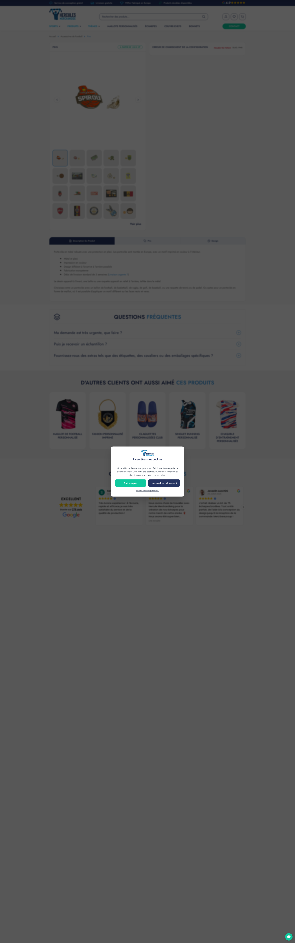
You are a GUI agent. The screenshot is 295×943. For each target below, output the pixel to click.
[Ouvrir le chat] (289, 937)
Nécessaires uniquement (164, 483)
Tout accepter (131, 483)
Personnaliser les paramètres (147, 490)
